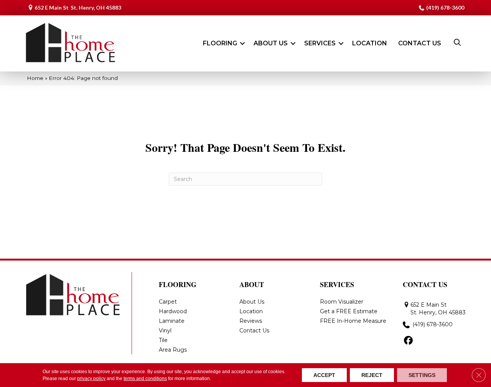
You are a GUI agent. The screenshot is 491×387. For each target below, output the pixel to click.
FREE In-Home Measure (353, 320)
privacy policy (91, 378)
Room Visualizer (341, 301)
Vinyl (165, 330)
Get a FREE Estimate (348, 311)
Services (320, 43)
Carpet (168, 301)
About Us (271, 43)
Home (35, 78)
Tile (163, 340)
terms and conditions (145, 378)
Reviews (250, 320)
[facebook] (408, 341)
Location (369, 43)
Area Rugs (173, 349)
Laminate (172, 320)
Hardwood (173, 311)
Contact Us (419, 43)
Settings (422, 375)
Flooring (220, 43)
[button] (242, 43)
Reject (371, 375)
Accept (324, 375)
